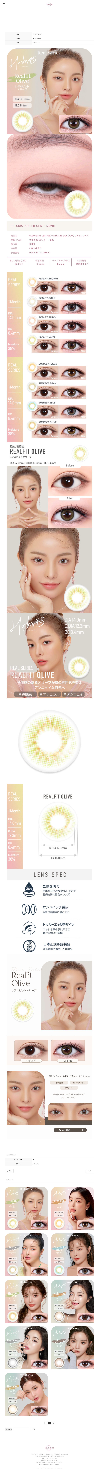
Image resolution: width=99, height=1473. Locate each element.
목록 (10, 1171)
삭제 (90, 1171)
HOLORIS (9, 1180)
